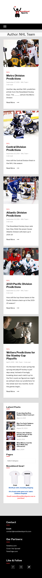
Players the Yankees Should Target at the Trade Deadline (24, 434)
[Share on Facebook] (5, 42)
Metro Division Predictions (15, 77)
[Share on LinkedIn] (5, 49)
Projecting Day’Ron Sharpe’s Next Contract (25, 414)
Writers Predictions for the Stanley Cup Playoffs (20, 355)
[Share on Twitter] (5, 45)
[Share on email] (5, 53)
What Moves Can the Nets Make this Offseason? (24, 444)
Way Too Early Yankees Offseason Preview (25, 424)
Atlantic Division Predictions (16, 214)
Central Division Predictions (16, 148)
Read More (10, 102)
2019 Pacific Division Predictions (19, 285)
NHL (8, 72)
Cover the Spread (13, 549)
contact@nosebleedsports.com (18, 531)
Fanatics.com (11, 546)
